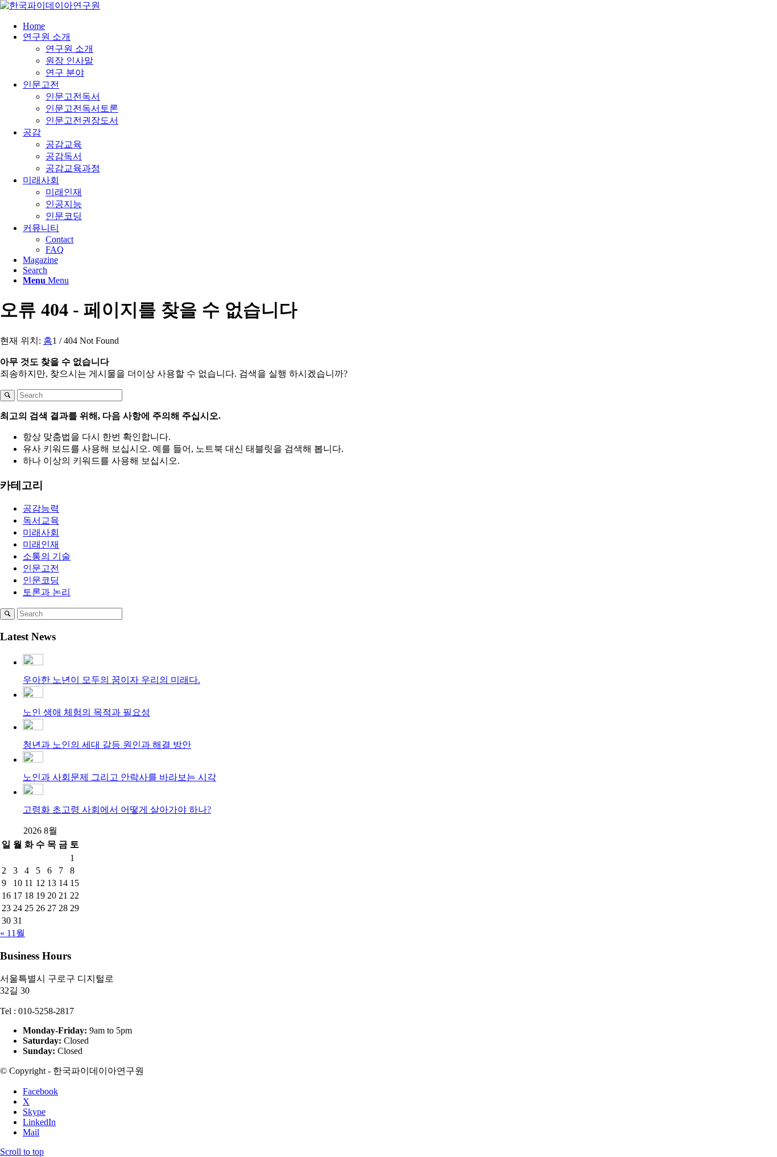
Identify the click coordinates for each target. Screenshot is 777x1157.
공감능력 (41, 508)
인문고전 (41, 568)
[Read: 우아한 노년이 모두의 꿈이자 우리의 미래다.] (33, 662)
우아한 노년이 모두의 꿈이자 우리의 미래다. (111, 680)
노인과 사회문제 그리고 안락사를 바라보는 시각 (119, 777)
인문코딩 (41, 580)
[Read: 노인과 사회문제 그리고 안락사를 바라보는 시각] (33, 759)
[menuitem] (400, 26)
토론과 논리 (47, 592)
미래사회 (41, 532)
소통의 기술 (47, 556)
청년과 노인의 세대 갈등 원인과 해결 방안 (107, 745)
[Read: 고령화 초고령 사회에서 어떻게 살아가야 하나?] (33, 792)
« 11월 (12, 933)
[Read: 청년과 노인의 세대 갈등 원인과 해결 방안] (33, 727)
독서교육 (41, 520)
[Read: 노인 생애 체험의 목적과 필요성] (33, 694)
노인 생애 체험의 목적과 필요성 (86, 712)
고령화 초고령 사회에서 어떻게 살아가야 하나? (117, 809)
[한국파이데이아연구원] (50, 5)
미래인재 (41, 544)
